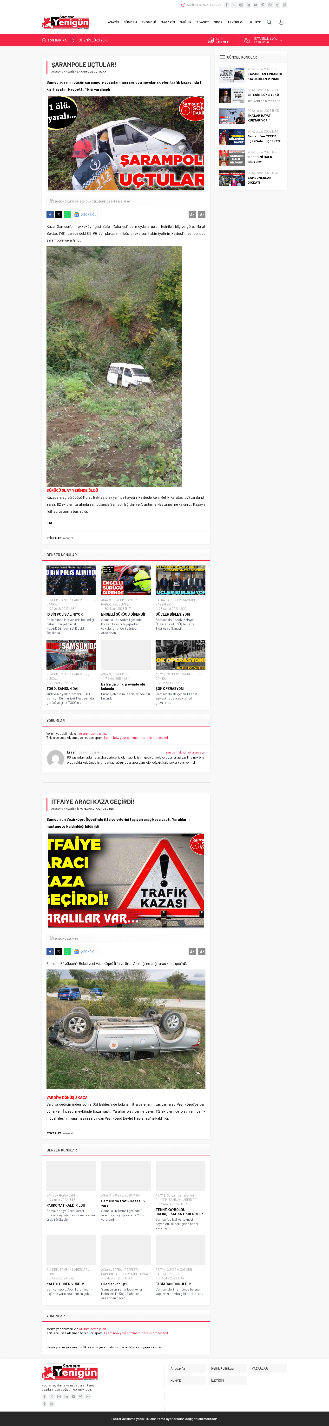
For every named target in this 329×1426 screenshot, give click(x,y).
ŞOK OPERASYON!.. (171, 688)
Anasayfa (57, 71)
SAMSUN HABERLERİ (74, 600)
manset (68, 537)
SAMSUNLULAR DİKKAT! (259, 179)
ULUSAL (124, 604)
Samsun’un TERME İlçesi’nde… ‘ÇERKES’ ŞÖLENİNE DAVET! (264, 141)
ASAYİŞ (70, 71)
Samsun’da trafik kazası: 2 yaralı (123, 1203)
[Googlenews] (284, 5)
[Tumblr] (277, 5)
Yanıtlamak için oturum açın (185, 752)
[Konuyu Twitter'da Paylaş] (58, 214)
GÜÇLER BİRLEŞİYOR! (173, 614)
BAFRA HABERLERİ (169, 600)
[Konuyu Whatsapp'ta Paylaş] (67, 214)
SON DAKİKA (139, 1274)
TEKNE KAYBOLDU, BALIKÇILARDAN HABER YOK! (179, 1211)
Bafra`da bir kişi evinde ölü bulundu (123, 686)
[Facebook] (227, 5)
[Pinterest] (263, 5)
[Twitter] (234, 5)
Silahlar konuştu (114, 1284)
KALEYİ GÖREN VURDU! (65, 1284)
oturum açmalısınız (92, 733)
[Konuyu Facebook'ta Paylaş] (50, 214)
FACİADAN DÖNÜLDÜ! (173, 1284)
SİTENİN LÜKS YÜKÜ (263, 95)
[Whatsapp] (270, 5)
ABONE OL (88, 214)
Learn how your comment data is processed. (136, 737)
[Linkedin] (248, 5)
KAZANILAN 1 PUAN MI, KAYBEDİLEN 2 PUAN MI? (265, 79)
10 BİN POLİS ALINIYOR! (65, 614)
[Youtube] (255, 5)
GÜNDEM (52, 600)
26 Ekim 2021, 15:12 (91, 752)
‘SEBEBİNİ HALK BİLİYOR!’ (260, 159)
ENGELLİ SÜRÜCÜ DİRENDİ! (123, 614)
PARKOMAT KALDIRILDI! (65, 1205)
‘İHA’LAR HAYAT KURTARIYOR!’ (100, 40)
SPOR (50, 1274)
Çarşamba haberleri (180, 1195)
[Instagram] (241, 5)
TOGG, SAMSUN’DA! (62, 688)
